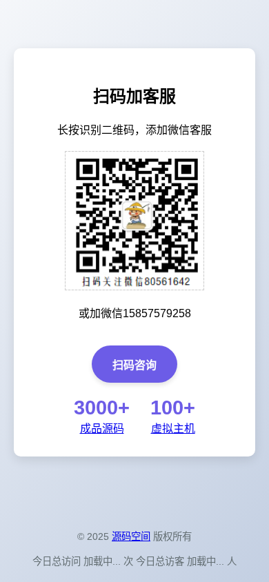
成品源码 (102, 428)
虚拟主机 (173, 428)
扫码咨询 (134, 365)
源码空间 (131, 536)
